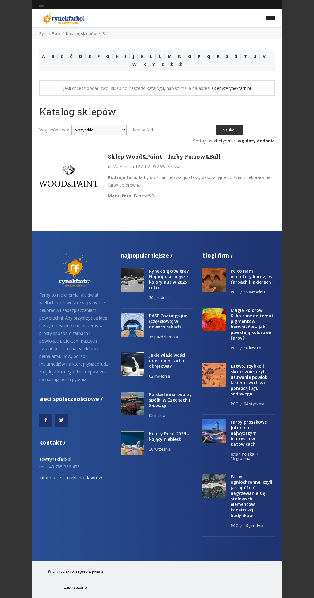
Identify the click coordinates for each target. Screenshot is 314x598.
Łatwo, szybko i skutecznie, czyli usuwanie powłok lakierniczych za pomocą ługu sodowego (249, 380)
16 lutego (252, 348)
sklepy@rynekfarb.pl (231, 88)
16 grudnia (240, 458)
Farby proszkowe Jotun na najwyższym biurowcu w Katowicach (249, 433)
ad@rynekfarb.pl (55, 459)
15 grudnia (253, 525)
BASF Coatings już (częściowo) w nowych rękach (168, 321)
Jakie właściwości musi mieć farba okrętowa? (167, 360)
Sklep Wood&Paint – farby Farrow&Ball (164, 156)
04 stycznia (254, 403)
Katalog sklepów (81, 33)
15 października (163, 337)
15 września (255, 292)
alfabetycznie (222, 141)
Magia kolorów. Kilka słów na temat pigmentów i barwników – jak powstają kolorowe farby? (252, 324)
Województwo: (54, 130)
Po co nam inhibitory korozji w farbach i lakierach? (252, 276)
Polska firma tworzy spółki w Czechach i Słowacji (170, 399)
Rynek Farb (49, 33)
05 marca (157, 415)
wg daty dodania (256, 141)
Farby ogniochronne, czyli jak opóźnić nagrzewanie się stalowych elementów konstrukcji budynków (251, 496)
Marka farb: (144, 130)
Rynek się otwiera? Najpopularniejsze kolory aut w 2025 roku (169, 279)
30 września (160, 449)
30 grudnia (159, 297)
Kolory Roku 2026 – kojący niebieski (169, 436)
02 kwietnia (159, 376)
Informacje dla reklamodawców (70, 477)
